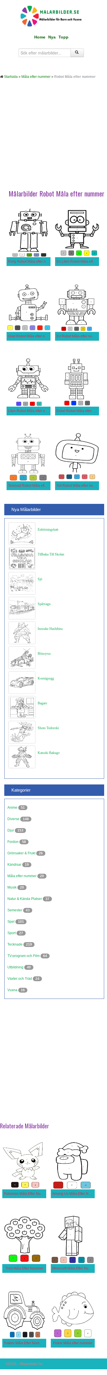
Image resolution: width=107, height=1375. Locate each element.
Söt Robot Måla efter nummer (79, 486)
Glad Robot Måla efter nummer (32, 336)
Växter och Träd (20, 979)
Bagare (42, 703)
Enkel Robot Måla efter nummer (81, 411)
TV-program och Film (24, 956)
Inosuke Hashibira (50, 629)
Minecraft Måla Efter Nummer (74, 1268)
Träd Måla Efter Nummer (24, 1268)
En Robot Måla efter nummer (78, 336)
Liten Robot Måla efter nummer (32, 411)
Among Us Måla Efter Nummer (75, 1194)
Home (39, 37)
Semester (15, 910)
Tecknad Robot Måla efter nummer (34, 486)
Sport (12, 933)
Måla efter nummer (36, 77)
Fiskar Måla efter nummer (72, 1343)
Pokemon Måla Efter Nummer (26, 1194)
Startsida (11, 77)
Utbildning (15, 967)
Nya (52, 37)
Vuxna (12, 990)
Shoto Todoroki (48, 728)
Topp (63, 37)
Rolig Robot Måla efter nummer (32, 261)
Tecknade (15, 944)
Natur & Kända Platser (25, 899)
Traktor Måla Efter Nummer (24, 1343)
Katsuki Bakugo (49, 753)
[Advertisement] (53, 138)
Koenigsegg (46, 678)
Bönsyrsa (44, 654)
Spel (11, 922)
